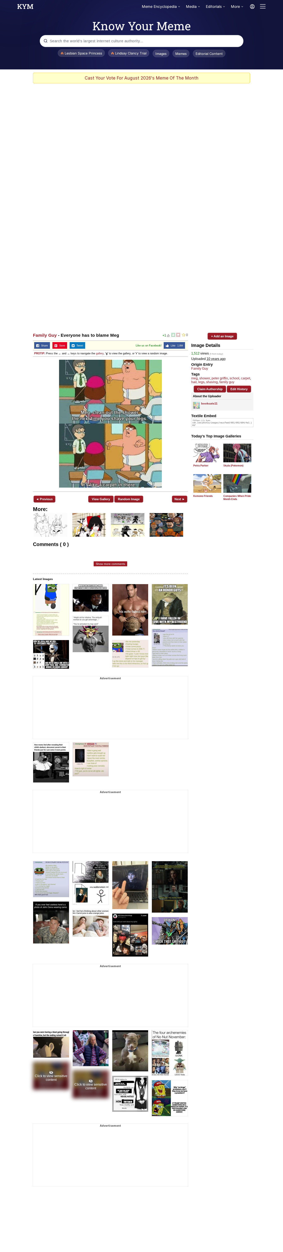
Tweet (79, 345)
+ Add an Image (222, 336)
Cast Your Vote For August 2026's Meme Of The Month (141, 78)
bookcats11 (209, 403)
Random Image (129, 499)
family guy (226, 382)
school (234, 378)
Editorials (214, 6)
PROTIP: (39, 353)
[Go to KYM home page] (25, 8)
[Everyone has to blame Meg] (110, 424)
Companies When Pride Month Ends (237, 498)
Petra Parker (200, 465)
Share (43, 345)
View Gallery (101, 499)
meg (194, 378)
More (235, 6)
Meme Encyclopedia (159, 6)
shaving (212, 382)
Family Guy (45, 335)
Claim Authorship (210, 389)
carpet (245, 378)
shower (204, 378)
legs (201, 382)
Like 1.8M (176, 345)
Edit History (239, 389)
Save (61, 345)
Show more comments (110, 563)
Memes (181, 54)
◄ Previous (44, 499)
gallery (100, 353)
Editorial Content (209, 54)
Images (161, 54)
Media (191, 6)
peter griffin (220, 378)
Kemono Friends (203, 496)
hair (194, 382)
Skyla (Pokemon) (233, 465)
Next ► (179, 499)
